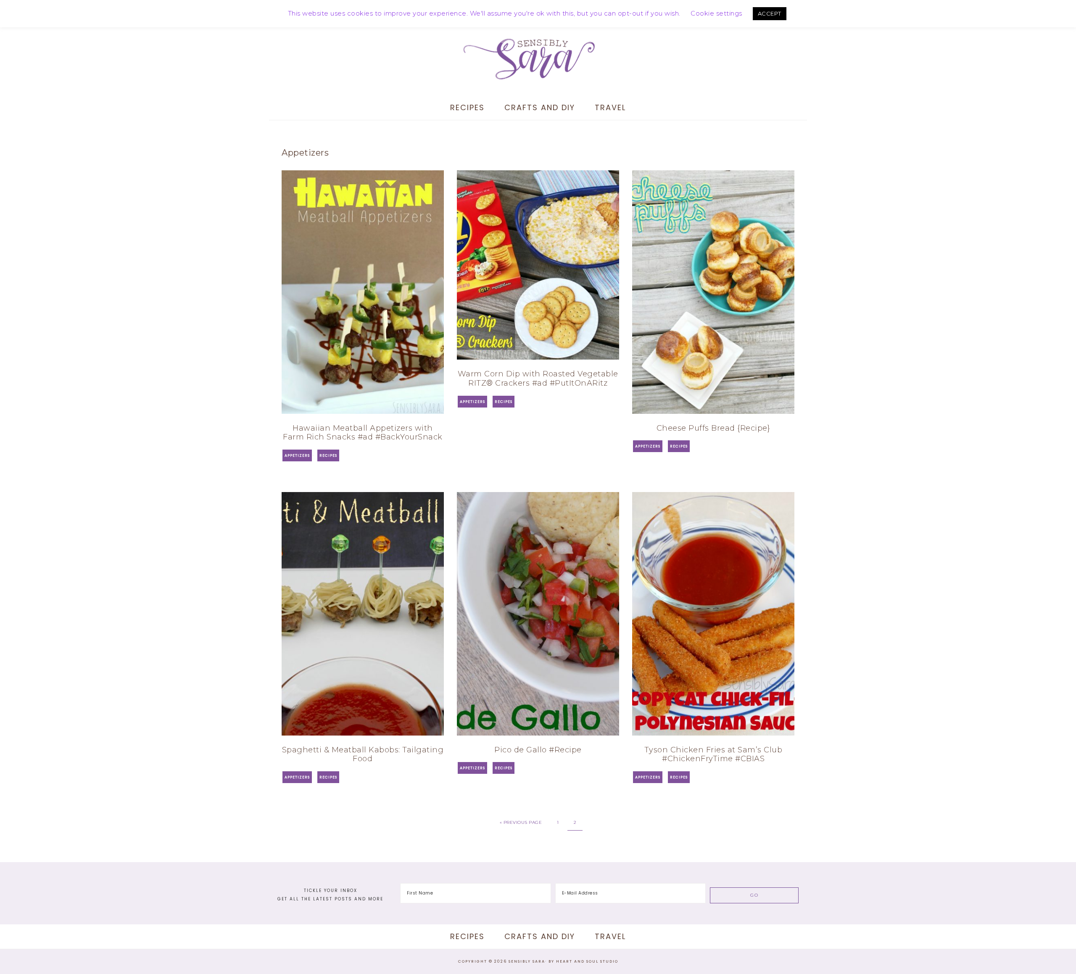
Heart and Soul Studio (587, 961)
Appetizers (297, 455)
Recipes (328, 455)
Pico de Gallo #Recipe (538, 749)
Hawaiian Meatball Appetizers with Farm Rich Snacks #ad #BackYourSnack (363, 432)
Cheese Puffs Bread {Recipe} (713, 428)
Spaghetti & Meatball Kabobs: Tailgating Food (363, 754)
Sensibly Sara (538, 58)
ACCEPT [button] (769, 13)
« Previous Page (521, 822)
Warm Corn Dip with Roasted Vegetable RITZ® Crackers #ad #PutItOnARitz (538, 378)
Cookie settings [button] (716, 13)
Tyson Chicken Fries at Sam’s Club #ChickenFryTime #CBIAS (713, 754)
